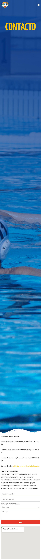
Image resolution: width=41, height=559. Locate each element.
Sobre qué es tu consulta (10, 504)
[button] (38, 4)
